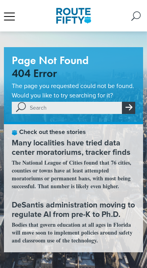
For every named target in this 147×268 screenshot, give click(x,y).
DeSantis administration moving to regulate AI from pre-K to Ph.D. (73, 209)
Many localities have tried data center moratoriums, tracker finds (71, 147)
